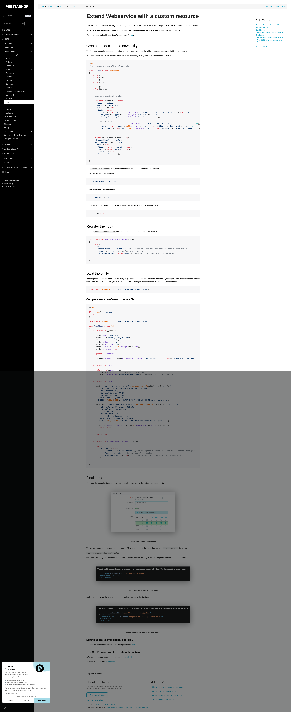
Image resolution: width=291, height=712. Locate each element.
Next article (260, 47)
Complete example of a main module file (270, 32)
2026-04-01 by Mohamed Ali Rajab (107, 705)
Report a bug (8, 184)
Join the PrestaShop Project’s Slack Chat (169, 687)
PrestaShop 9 (52, 6)
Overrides (9, 80)
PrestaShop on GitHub (11, 181)
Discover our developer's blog (165, 699)
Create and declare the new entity (268, 25)
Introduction (8, 47)
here (131, 35)
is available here (130, 657)
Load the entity (261, 30)
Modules (63, 6)
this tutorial (110, 662)
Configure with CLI (11, 139)
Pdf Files (9, 98)
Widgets (9, 62)
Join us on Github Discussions (165, 691)
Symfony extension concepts (16, 91)
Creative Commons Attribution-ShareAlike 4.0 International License (127, 707)
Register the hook (262, 27)
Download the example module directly (270, 37)
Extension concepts (76, 6)
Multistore (9, 113)
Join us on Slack (9, 186)
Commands (10, 95)
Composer (10, 84)
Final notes (260, 35)
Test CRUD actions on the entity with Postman (269, 41)
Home (42, 6)
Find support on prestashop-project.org (168, 695)
